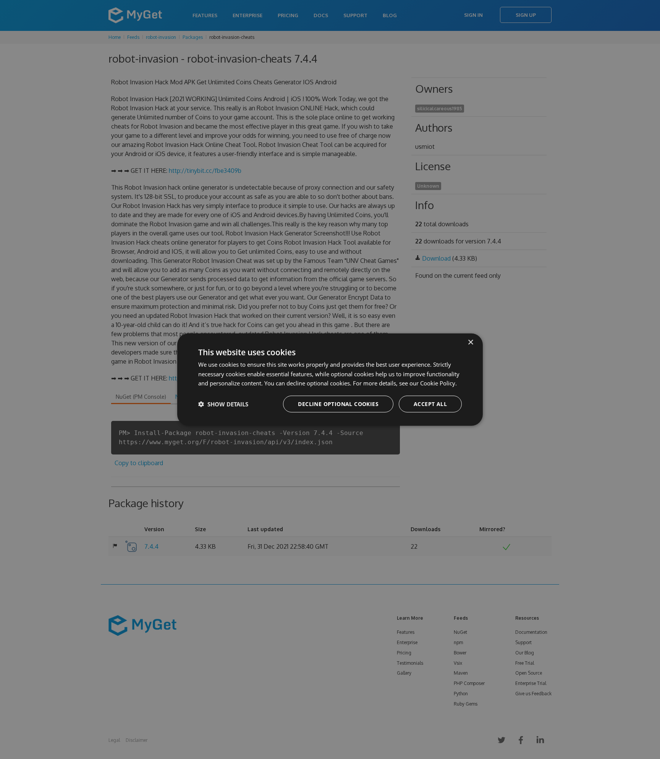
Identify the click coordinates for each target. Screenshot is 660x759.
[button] (223, 404)
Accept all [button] (430, 404)
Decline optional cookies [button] (338, 404)
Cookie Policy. (438, 383)
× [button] (470, 342)
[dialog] (330, 379)
